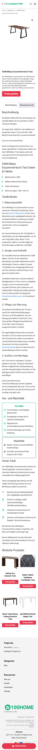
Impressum (21, 717)
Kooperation (8, 687)
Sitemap (7, 691)
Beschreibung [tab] (11, 105)
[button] (32, 20)
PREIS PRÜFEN (20, 746)
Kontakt (6, 683)
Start (4, 10)
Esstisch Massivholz (16, 213)
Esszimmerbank (8, 347)
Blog (5, 665)
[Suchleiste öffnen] (31, 4)
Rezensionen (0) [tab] (27, 105)
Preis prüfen (11, 93)
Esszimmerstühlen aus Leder (14, 296)
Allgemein (11, 10)
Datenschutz (30, 717)
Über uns (7, 679)
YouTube (7, 651)
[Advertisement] (19, 56)
